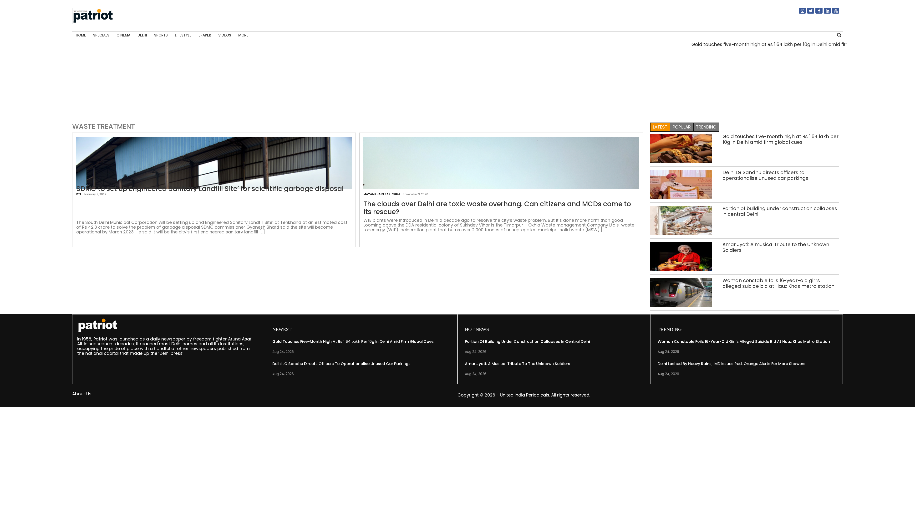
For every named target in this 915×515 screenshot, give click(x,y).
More (243, 35)
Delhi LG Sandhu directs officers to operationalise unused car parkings (765, 175)
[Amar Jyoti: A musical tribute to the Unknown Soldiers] (681, 256)
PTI (78, 194)
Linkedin (824, 13)
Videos (224, 35)
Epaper (204, 35)
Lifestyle (183, 35)
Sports (161, 35)
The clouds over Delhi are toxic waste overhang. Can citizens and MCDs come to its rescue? (497, 208)
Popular (682, 127)
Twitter (807, 13)
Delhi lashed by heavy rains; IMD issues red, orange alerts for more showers (731, 363)
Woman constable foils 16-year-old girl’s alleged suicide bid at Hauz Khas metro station (778, 283)
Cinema (123, 35)
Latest (660, 127)
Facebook (816, 13)
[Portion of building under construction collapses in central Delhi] (681, 220)
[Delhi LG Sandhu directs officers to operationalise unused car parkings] (681, 184)
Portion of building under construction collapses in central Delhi (779, 211)
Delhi (142, 35)
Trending (706, 127)
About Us (82, 394)
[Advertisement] (456, 83)
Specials (101, 35)
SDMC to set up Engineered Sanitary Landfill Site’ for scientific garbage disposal (210, 189)
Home (81, 35)
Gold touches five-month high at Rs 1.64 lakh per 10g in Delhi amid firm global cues (761, 44)
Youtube (832, 13)
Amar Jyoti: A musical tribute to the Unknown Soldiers (775, 247)
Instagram (799, 13)
